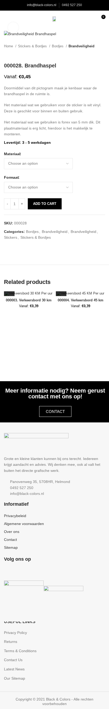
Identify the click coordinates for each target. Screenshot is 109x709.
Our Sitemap (14, 678)
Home (9, 46)
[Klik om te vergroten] (13, 27)
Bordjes (58, 46)
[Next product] (102, 54)
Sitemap (11, 547)
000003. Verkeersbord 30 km (29, 300)
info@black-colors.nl (41, 5)
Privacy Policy (15, 632)
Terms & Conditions (20, 651)
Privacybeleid (15, 516)
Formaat (11, 177)
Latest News (14, 669)
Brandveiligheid (81, 46)
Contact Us (13, 660)
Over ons (11, 532)
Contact (10, 539)
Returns (10, 641)
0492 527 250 (72, 5)
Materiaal (12, 154)
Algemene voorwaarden (24, 524)
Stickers (10, 237)
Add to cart (44, 204)
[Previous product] (91, 54)
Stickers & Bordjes (33, 46)
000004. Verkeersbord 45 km (80, 300)
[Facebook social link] (7, 571)
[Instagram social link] (15, 571)
